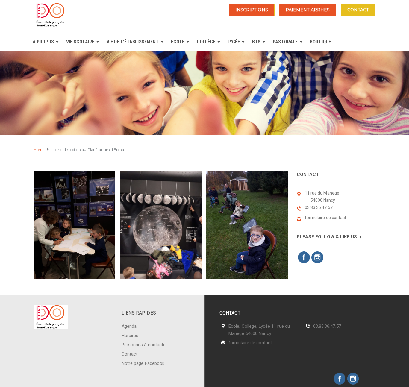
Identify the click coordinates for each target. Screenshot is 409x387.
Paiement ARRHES (308, 10)
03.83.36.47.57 (327, 326)
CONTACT (358, 10)
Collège (206, 42)
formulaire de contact (250, 342)
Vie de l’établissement (133, 42)
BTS (256, 42)
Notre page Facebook (143, 363)
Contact (130, 354)
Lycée (234, 42)
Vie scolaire (80, 42)
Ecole (177, 42)
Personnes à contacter (144, 344)
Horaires (130, 335)
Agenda (129, 326)
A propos (43, 42)
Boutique (320, 42)
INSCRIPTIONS (251, 10)
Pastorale (285, 42)
